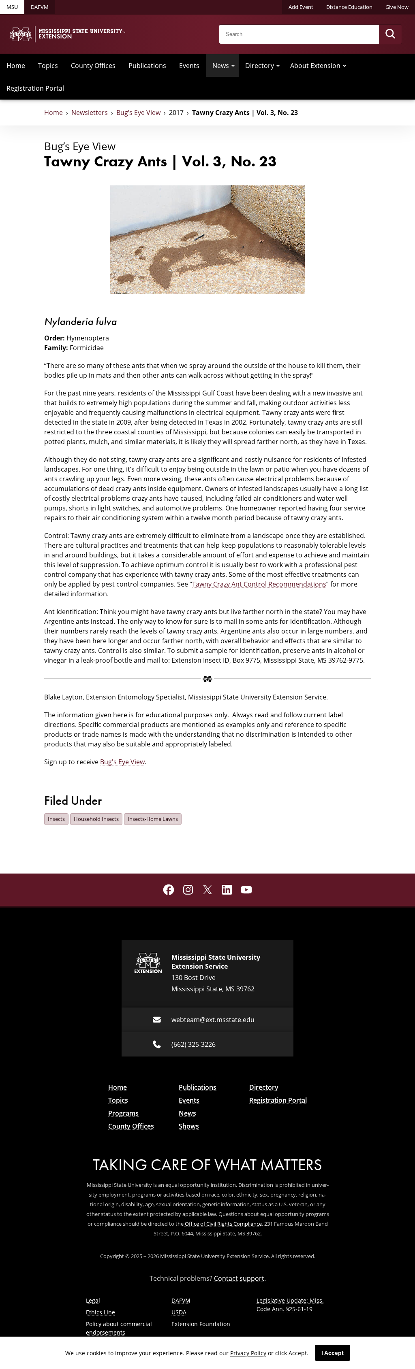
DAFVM (40, 7)
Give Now (397, 7)
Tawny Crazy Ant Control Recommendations (259, 584)
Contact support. (240, 1278)
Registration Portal (35, 88)
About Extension (315, 65)
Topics (48, 65)
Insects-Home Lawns (153, 819)
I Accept (332, 1353)
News (220, 65)
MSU (12, 7)
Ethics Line (100, 1312)
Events (189, 65)
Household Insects (96, 819)
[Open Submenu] (233, 65)
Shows (189, 1126)
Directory (259, 65)
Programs (123, 1113)
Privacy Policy (248, 1353)
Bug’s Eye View (138, 112)
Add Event (301, 7)
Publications (147, 65)
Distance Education (349, 7)
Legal (93, 1300)
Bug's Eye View (122, 761)
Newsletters (89, 112)
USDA (178, 1312)
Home (15, 65)
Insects (56, 819)
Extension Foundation (200, 1324)
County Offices (93, 65)
